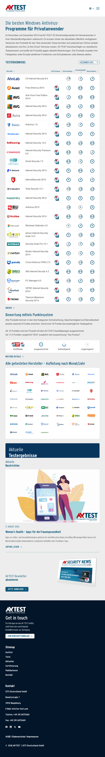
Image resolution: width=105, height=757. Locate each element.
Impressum (32, 737)
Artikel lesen (12, 547)
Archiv (8, 308)
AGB (7, 737)
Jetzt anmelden (15, 589)
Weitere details (13, 356)
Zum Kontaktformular (18, 636)
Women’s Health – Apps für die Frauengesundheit (33, 532)
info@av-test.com (20, 709)
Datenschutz (18, 737)
